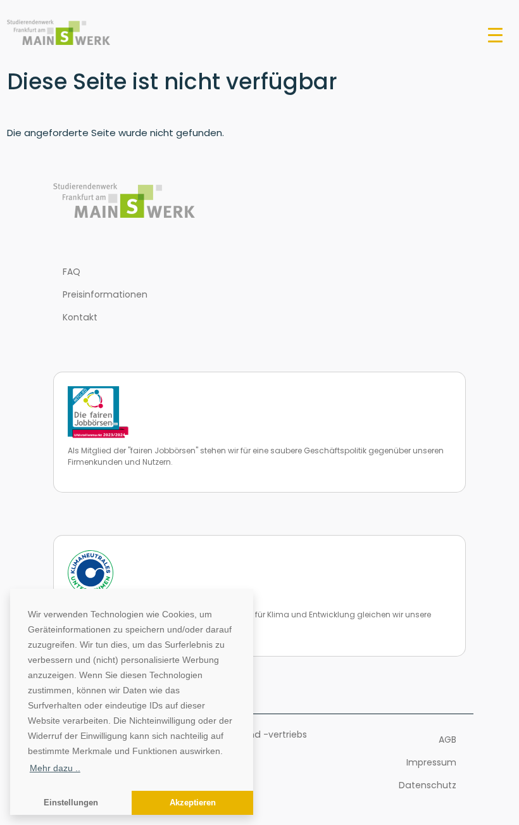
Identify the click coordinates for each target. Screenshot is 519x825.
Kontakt (80, 317)
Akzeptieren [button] (193, 802)
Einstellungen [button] (71, 802)
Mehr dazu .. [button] (55, 768)
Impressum (431, 762)
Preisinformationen (105, 294)
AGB (447, 739)
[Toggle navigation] (495, 34)
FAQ (71, 271)
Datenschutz (427, 785)
